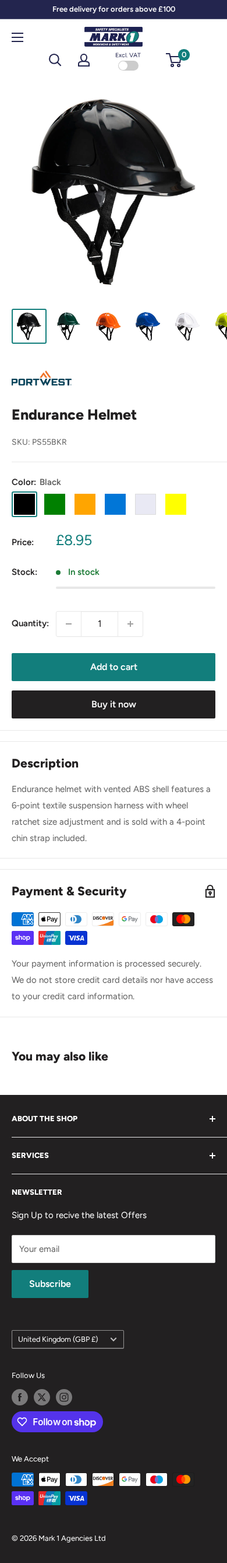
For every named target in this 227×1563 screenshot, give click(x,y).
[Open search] (55, 60)
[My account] (84, 60)
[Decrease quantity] (68, 624)
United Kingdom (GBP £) (58, 1339)
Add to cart (113, 666)
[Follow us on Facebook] (20, 1397)
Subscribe (50, 1283)
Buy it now (113, 704)
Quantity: (30, 623)
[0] (174, 60)
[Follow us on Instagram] (64, 1397)
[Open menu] (17, 37)
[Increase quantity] (130, 624)
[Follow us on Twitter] (42, 1397)
